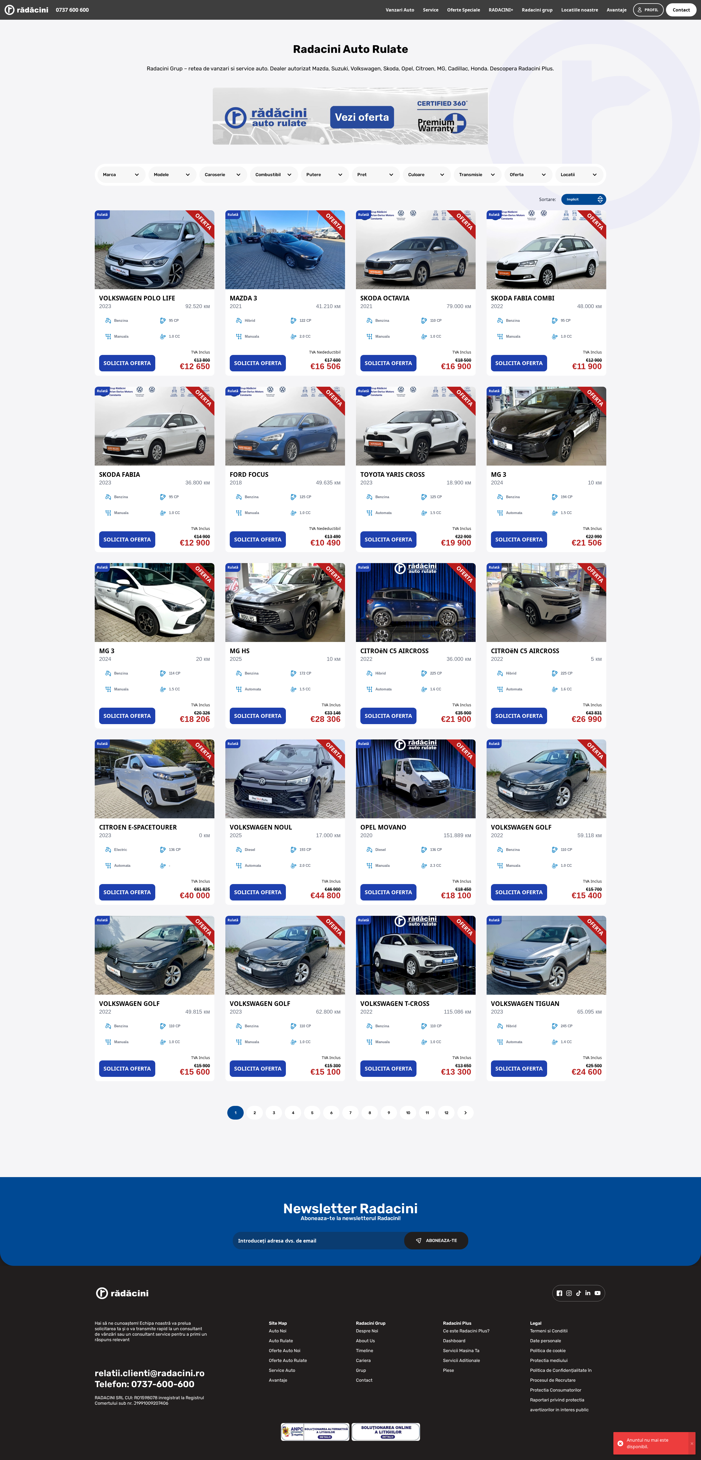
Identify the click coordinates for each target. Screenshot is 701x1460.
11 (427, 1113)
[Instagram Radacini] (569, 1293)
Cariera (363, 1360)
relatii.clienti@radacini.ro (150, 1373)
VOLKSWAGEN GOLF (521, 827)
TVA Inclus (200, 352)
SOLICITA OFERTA (127, 363)
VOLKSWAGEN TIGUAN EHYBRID (525, 1003)
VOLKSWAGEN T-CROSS (394, 1003)
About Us (365, 1340)
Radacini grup (537, 10)
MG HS (239, 651)
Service (430, 10)
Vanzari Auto (400, 10)
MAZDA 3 (243, 298)
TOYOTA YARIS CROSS (392, 474)
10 (408, 1113)
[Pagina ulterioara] (465, 1113)
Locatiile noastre (579, 10)
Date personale (545, 1340)
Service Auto (282, 1370)
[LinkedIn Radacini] (587, 1293)
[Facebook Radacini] (559, 1293)
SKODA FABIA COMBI (523, 298)
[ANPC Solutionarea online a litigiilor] (386, 1432)
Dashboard (454, 1340)
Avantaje (617, 10)
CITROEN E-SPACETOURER (138, 827)
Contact (681, 10)
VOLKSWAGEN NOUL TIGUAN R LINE (261, 827)
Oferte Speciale (463, 10)
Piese (448, 1370)
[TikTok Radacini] (578, 1293)
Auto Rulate (281, 1340)
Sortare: (547, 199)
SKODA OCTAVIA (384, 298)
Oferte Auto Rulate (288, 1360)
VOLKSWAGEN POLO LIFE (137, 298)
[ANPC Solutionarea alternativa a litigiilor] (315, 1432)
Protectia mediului (549, 1360)
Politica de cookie (548, 1350)
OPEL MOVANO (383, 827)
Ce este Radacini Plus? (466, 1330)
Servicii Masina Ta (461, 1350)
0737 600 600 (72, 9)
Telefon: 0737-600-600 (144, 1384)
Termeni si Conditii (549, 1330)
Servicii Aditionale (461, 1360)
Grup (361, 1370)
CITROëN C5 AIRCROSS (394, 651)
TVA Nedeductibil (325, 352)
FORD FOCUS (249, 474)
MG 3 (498, 474)
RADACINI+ (501, 10)
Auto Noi (277, 1330)
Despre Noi (367, 1330)
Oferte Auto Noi (284, 1350)
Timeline (364, 1350)
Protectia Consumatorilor (555, 1390)
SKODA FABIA (119, 474)
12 (446, 1113)
